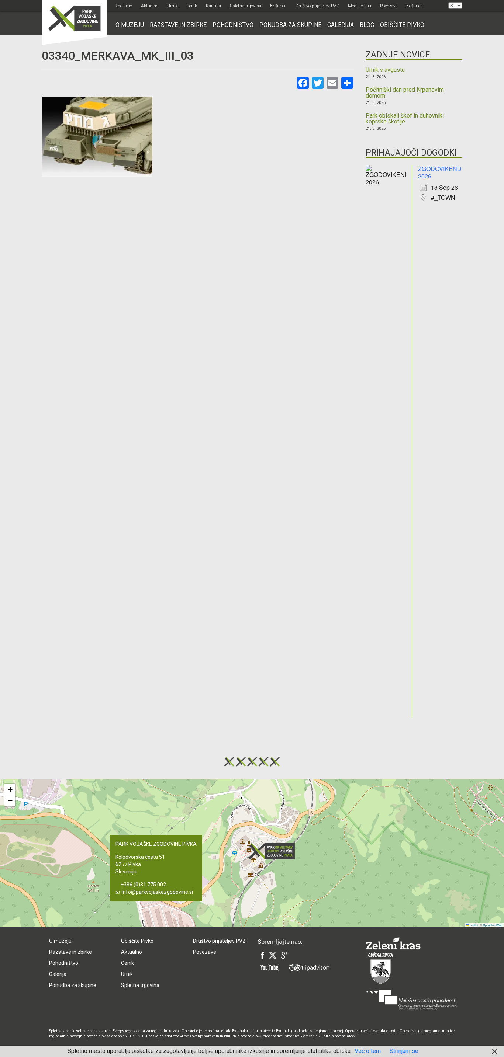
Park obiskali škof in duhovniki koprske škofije (405, 119)
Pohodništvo (233, 24)
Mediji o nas (359, 5)
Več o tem (368, 1050)
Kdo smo (123, 5)
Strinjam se (404, 1050)
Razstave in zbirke (178, 24)
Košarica (278, 5)
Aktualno (149, 5)
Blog (367, 24)
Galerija (340, 24)
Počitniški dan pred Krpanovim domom (405, 93)
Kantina (213, 5)
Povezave (388, 5)
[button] (274, 851)
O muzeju (129, 24)
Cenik (191, 5)
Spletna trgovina (245, 5)
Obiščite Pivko (402, 24)
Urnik (172, 5)
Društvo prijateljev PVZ (317, 5)
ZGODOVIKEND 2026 (440, 172)
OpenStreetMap (492, 925)
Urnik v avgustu (385, 70)
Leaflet (473, 925)
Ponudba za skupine (290, 24)
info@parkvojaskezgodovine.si (157, 892)
